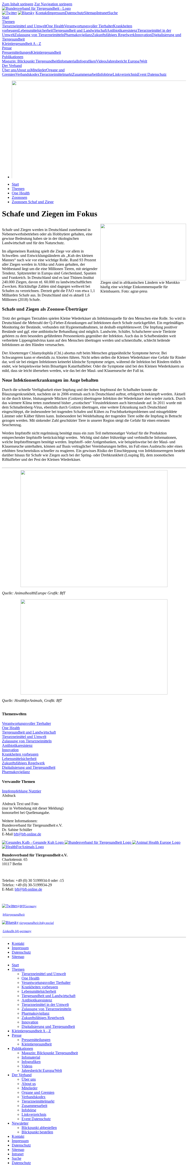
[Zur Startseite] (36, 8)
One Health (55, 26)
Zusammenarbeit (85, 74)
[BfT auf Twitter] (9, 13)
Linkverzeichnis (125, 74)
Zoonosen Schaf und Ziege (33, 202)
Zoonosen (19, 197)
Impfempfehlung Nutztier (21, 791)
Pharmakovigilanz (78, 35)
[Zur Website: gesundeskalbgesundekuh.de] (33, 842)
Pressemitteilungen (16, 52)
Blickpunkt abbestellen (39, 1128)
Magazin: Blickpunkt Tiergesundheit (30, 61)
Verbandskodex (27, 74)
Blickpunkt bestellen (37, 1132)
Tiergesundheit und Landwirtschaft (80, 30)
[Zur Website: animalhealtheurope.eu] (156, 842)
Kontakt (41, 13)
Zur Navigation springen (53, 4)
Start (15, 184)
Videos (101, 61)
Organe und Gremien (38, 1092)
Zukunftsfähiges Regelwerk (113, 35)
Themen (8, 22)
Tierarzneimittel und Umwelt (24, 26)
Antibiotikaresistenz (122, 30)
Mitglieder (38, 70)
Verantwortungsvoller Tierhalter (88, 26)
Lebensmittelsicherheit (35, 30)
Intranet (102, 13)
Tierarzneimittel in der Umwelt (45, 1004)
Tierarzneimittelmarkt (55, 74)
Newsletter (20, 1123)
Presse (7, 48)
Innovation (143, 35)
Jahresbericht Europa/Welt (127, 61)
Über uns (9, 70)
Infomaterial (67, 61)
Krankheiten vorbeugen (20, 754)
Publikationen (12, 57)
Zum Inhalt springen (17, 4)
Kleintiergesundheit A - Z (21, 44)
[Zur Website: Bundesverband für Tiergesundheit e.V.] (98, 842)
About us (23, 70)
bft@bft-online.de (27, 834)
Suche (113, 13)
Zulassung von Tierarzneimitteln (39, 35)
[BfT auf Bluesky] (26, 13)
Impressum (56, 13)
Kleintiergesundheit (46, 52)
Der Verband (12, 65)
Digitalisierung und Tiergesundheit (28, 767)
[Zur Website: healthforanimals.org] (23, 847)
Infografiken (86, 61)
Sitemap (90, 13)
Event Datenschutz (151, 74)
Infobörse (105, 74)
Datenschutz (74, 13)
